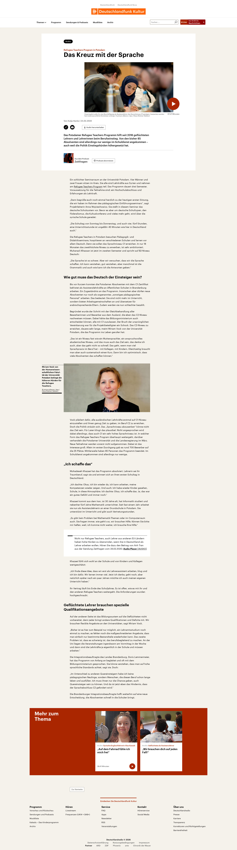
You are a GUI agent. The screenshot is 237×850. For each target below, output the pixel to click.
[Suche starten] (176, 22)
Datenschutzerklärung (98, 842)
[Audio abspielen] (173, 104)
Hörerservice (143, 810)
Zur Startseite (77, 789)
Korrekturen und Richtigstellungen (189, 826)
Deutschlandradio (181, 810)
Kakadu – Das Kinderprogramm (44, 822)
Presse (176, 814)
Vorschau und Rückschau (41, 810)
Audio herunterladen (95, 127)
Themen (40, 22)
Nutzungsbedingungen (124, 842)
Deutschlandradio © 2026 (118, 839)
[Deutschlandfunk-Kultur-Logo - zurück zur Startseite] (118, 11)
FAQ (103, 810)
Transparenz (179, 822)
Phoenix (117, 845)
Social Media (143, 814)
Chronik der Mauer (142, 845)
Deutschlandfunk (107, 5)
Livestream (71, 810)
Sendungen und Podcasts (42, 814)
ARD (98, 845)
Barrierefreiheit (180, 830)
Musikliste (97, 22)
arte (127, 845)
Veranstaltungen (109, 826)
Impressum (144, 842)
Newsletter (106, 818)
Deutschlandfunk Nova (127, 5)
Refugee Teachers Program (88, 186)
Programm (56, 22)
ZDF (107, 845)
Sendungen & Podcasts (77, 22)
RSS (103, 822)
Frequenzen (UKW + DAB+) (78, 814)
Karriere (177, 818)
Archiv (110, 22)
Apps (103, 814)
